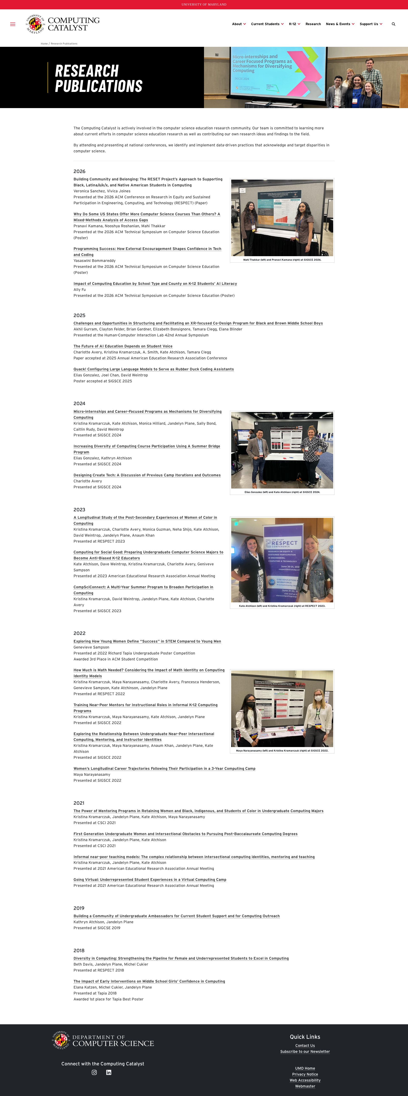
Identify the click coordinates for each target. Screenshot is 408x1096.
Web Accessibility (305, 1080)
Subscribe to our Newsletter (305, 1051)
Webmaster (305, 1086)
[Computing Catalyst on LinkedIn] (109, 1072)
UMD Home (305, 1068)
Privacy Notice (305, 1074)
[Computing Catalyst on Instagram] (95, 1072)
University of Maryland (204, 4)
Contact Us (305, 1045)
